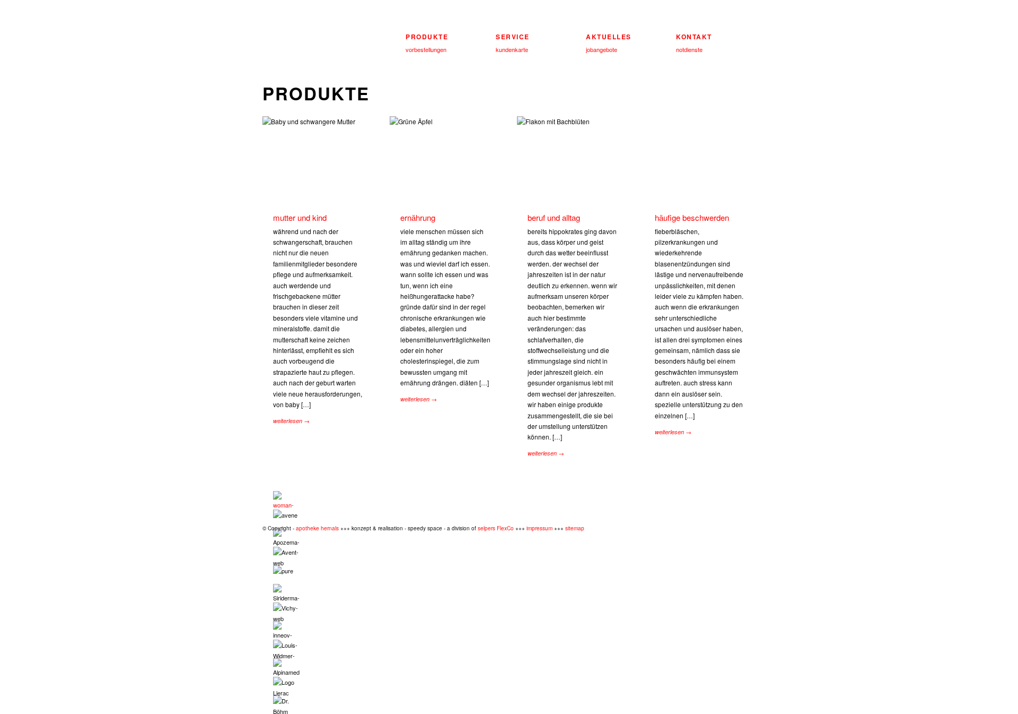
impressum (539, 528)
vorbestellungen (426, 49)
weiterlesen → (291, 421)
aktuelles (608, 36)
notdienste (689, 49)
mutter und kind (300, 217)
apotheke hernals (317, 528)
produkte (427, 36)
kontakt (694, 36)
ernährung (417, 217)
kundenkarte (512, 49)
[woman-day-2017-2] (286, 500)
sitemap (574, 528)
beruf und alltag (554, 217)
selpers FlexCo (496, 528)
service (513, 36)
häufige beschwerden (692, 217)
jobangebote (601, 49)
